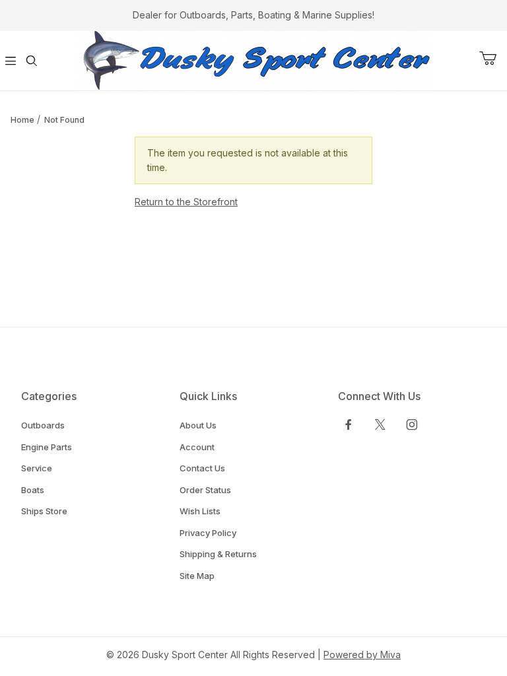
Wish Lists (200, 511)
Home (22, 120)
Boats (32, 490)
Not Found (64, 120)
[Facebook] (348, 424)
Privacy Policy (208, 532)
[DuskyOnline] (253, 59)
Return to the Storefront (186, 201)
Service (36, 468)
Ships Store (44, 511)
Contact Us (202, 468)
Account (197, 447)
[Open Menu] (10, 61)
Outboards (43, 425)
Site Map (197, 575)
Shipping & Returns (218, 554)
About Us (198, 425)
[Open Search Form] (31, 61)
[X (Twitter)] (380, 424)
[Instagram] (412, 424)
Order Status (205, 490)
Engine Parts (46, 447)
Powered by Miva (362, 654)
